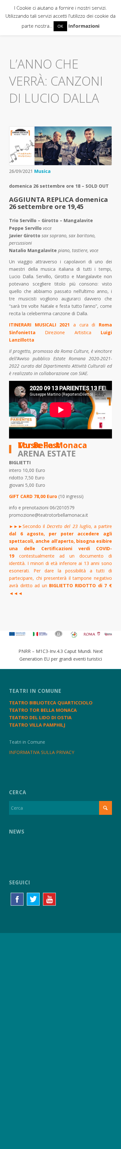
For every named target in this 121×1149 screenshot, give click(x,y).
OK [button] (60, 26)
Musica (42, 171)
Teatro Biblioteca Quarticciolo (51, 703)
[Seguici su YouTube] (49, 899)
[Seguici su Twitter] (33, 899)
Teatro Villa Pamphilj (37, 725)
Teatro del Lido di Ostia (40, 717)
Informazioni (83, 26)
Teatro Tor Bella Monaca (43, 710)
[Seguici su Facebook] (17, 899)
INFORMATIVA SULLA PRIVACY (41, 752)
